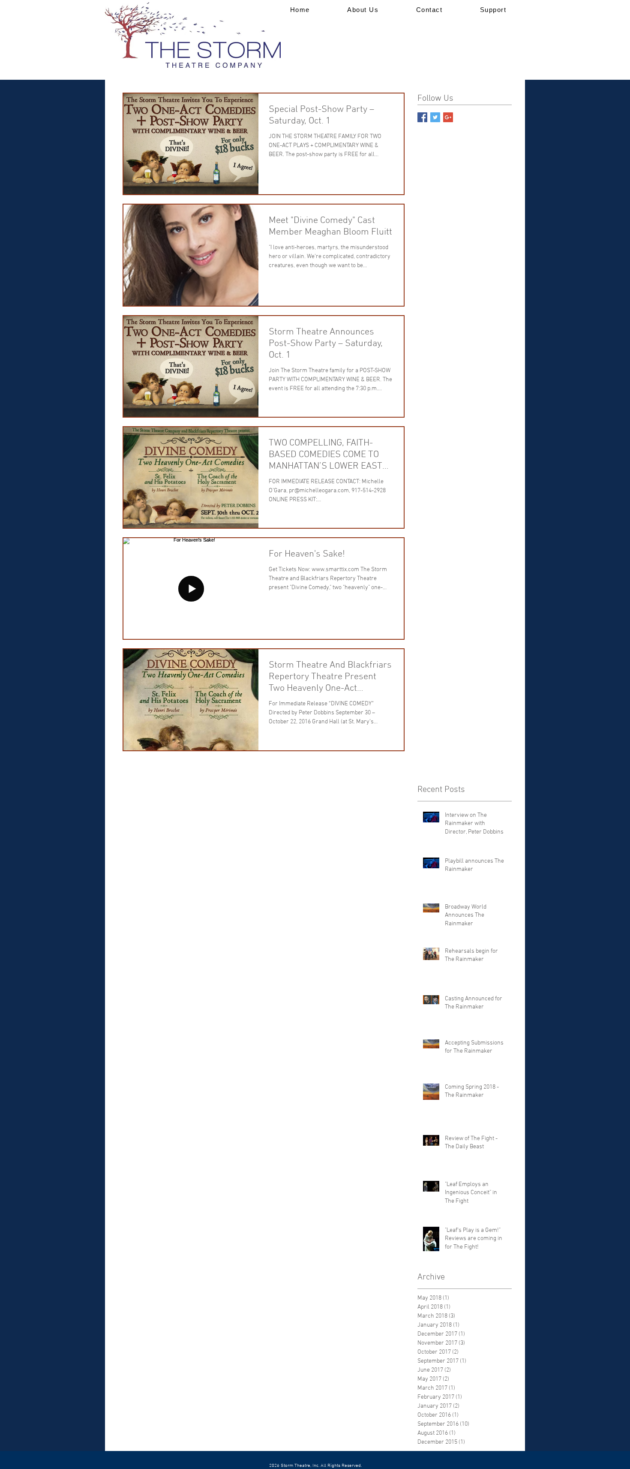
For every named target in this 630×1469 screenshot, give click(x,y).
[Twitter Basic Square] (435, 117)
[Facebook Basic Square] (422, 117)
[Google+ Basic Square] (448, 117)
